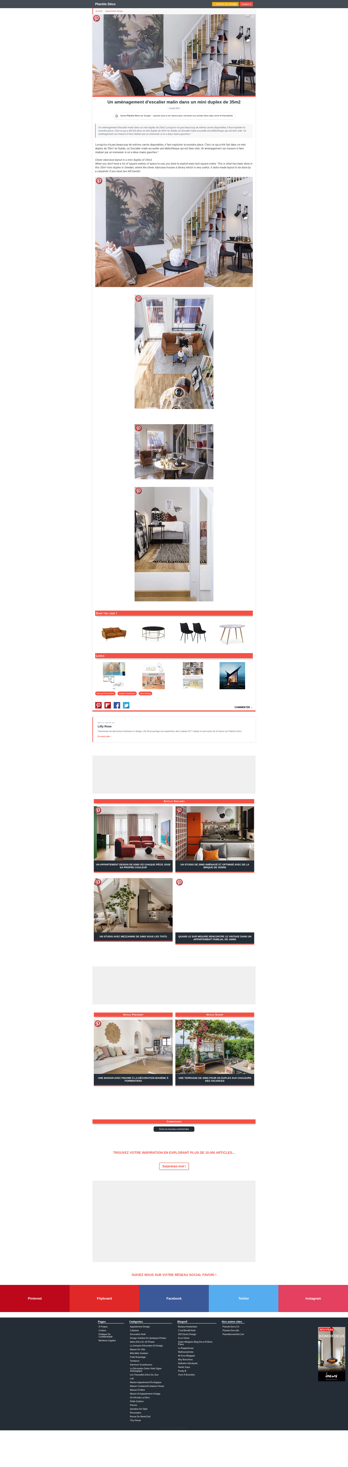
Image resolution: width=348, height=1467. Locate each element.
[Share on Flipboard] (108, 707)
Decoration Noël (138, 1334)
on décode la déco (140, 1397)
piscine (133, 1405)
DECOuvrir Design (187, 1334)
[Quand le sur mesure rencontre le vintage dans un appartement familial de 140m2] (214, 905)
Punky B (182, 1371)
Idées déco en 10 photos (142, 1342)
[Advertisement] (174, 775)
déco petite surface (105, 693)
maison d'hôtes (137, 1390)
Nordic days (184, 1367)
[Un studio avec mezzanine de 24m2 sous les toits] (133, 905)
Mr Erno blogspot (186, 1356)
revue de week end (140, 1416)
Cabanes (134, 1330)
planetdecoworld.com (233, 1334)
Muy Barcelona (185, 1359)
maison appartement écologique (145, 1382)
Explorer (246, 4)
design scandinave (127, 693)
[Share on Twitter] (127, 707)
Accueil (99, 11)
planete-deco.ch (231, 1327)
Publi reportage (138, 1357)
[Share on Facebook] (118, 707)
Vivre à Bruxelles (186, 1375)
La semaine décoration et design (146, 1346)
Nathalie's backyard (187, 1363)
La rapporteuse (186, 1348)
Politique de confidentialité (106, 1335)
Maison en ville (137, 1349)
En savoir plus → (105, 736)
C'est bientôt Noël (186, 1330)
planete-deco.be (231, 1330)
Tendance (134, 1361)
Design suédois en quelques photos (148, 1338)
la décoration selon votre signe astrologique (146, 1369)
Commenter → (243, 707)
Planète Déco (105, 4)
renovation (135, 1413)
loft (131, 1378)
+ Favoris (225, 4)
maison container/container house (147, 1386)
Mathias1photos (185, 1352)
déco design (145, 693)
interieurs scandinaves (141, 1365)
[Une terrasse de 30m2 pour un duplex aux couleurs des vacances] (214, 1047)
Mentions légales (107, 1340)
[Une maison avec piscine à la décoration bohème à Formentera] (133, 1047)
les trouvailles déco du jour (144, 1375)
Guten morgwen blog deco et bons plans (195, 1343)
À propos (103, 1327)
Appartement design (113, 11)
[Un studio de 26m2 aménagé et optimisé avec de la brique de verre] (214, 833)
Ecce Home (183, 1338)
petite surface (137, 1401)
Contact (102, 1330)
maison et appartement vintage (145, 1394)
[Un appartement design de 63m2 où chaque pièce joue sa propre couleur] (133, 833)
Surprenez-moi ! (174, 1166)
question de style (138, 1409)
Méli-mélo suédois (139, 1353)
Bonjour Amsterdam (187, 1327)
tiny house (135, 1420)
